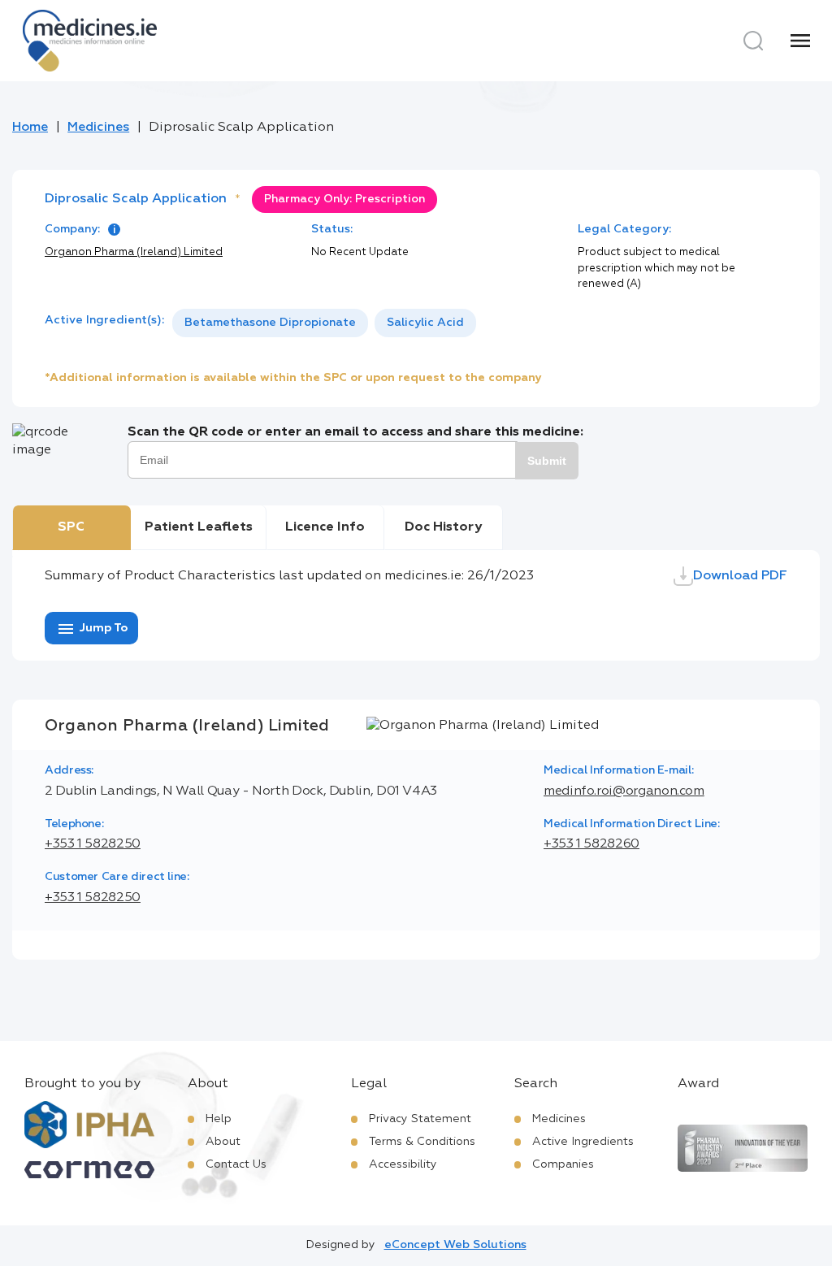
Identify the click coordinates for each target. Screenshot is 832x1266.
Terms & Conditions (422, 1141)
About (223, 1141)
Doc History (443, 527)
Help (219, 1119)
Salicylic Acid (425, 322)
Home (30, 127)
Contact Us (236, 1164)
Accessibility (403, 1164)
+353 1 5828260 (591, 844)
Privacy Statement (420, 1119)
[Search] (753, 40)
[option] (270, 323)
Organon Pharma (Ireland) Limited (134, 252)
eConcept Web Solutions (455, 1245)
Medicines (98, 127)
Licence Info (325, 527)
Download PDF (740, 576)
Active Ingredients (583, 1141)
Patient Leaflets (199, 527)
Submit (546, 460)
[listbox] (324, 323)
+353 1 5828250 (93, 844)
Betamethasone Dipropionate (270, 322)
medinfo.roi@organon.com (624, 791)
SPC (71, 527)
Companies (563, 1164)
